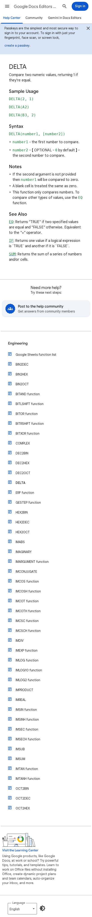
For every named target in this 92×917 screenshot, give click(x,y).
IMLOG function (27, 660)
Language (18, 902)
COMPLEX (23, 443)
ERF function (25, 493)
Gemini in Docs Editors (64, 18)
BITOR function (27, 414)
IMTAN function (27, 769)
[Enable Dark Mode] (42, 908)
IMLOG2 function (28, 680)
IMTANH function (28, 779)
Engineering (18, 343)
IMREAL (21, 700)
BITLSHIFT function (30, 404)
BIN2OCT (22, 384)
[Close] (88, 29)
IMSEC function (27, 729)
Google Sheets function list (36, 355)
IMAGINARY (23, 552)
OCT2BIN (22, 789)
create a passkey (16, 45)
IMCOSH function (28, 591)
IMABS (20, 542)
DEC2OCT (23, 473)
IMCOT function (27, 601)
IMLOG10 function (29, 670)
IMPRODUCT (24, 690)
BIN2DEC (22, 364)
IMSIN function (26, 710)
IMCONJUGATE (26, 572)
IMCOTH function (28, 611)
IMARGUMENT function (32, 562)
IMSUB (20, 749)
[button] (7, 6)
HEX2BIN (22, 512)
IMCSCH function (28, 631)
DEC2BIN (22, 453)
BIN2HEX (22, 374)
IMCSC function (27, 621)
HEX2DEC (22, 522)
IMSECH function (28, 739)
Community (34, 18)
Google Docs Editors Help (36, 6)
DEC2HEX (22, 463)
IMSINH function (27, 720)
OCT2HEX (23, 808)
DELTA (20, 483)
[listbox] (22, 909)
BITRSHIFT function (30, 424)
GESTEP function (28, 503)
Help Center (12, 18)
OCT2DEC (23, 798)
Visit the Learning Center (20, 850)
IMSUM (20, 759)
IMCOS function (27, 581)
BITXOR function (28, 433)
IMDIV (20, 641)
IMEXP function (27, 650)
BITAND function (28, 394)
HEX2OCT (23, 532)
